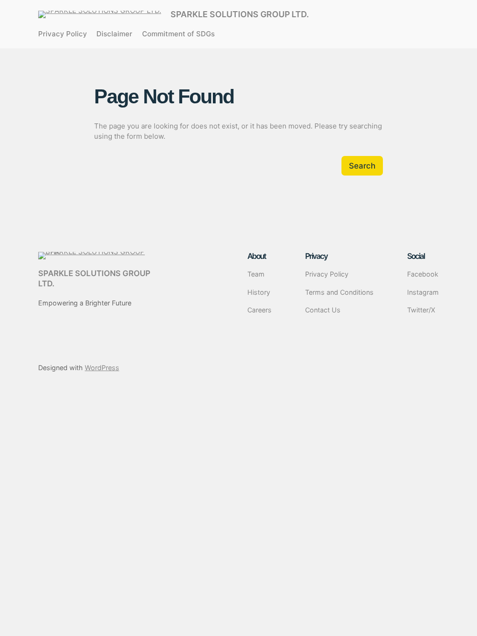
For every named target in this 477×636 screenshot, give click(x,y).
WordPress (102, 368)
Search (362, 165)
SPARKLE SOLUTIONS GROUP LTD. (239, 14)
